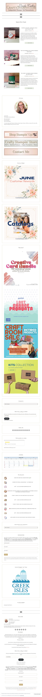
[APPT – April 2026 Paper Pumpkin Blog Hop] (5, 513)
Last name (6, 550)
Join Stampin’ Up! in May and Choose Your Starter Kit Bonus (22, 517)
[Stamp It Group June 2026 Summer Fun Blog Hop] (5, 504)
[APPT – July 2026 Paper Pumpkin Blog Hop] (5, 486)
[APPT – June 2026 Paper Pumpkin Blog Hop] (5, 500)
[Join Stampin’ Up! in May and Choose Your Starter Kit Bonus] (5, 517)
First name (6, 546)
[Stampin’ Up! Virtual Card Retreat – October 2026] (5, 482)
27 (26, 465)
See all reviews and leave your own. (10, 447)
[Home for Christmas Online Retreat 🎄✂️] (5, 478)
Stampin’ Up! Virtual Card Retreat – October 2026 (22, 482)
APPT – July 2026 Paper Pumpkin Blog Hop (22, 486)
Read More (30, 65)
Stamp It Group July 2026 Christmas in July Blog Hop (22, 495)
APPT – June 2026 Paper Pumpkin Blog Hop (22, 499)
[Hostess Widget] (21, 182)
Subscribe (6, 418)
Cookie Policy (22, 695)
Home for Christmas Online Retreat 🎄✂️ (22, 477)
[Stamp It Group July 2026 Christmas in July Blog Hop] (5, 495)
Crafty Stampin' (21, 7)
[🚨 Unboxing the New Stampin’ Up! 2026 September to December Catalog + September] (5, 491)
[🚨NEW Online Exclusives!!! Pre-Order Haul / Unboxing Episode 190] (5, 508)
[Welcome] (21, 107)
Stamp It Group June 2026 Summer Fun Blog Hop (22, 504)
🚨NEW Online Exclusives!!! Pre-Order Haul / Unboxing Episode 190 (22, 508)
